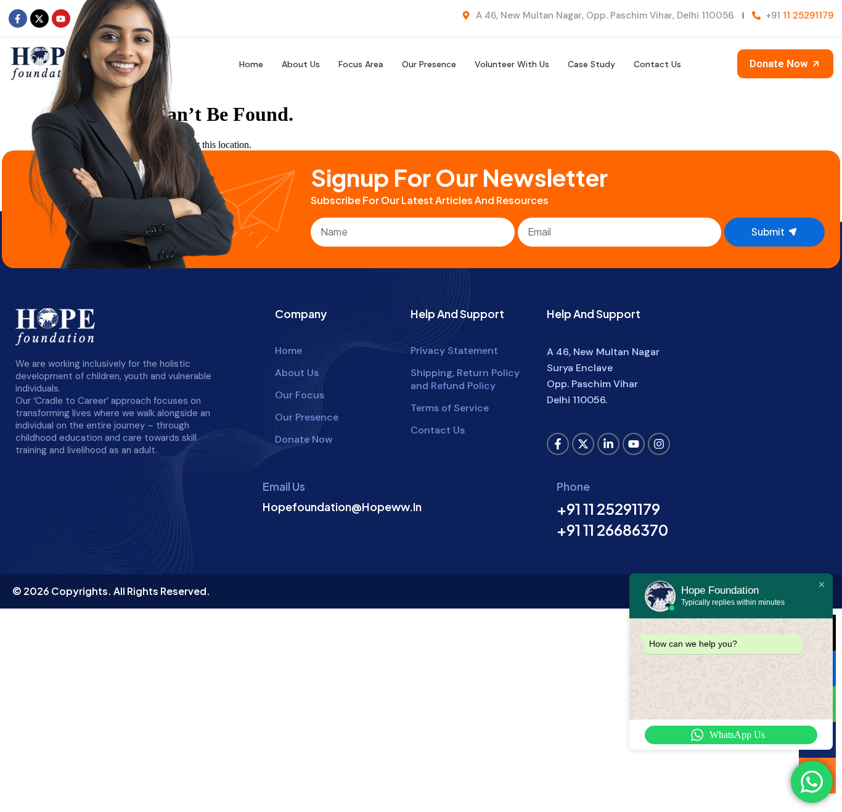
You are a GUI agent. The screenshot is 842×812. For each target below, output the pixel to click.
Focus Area (360, 64)
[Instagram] (659, 444)
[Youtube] (634, 444)
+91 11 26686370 (612, 529)
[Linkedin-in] (608, 444)
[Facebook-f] (18, 18)
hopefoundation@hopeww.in (342, 506)
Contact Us (657, 64)
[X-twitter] (583, 444)
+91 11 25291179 (608, 508)
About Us (301, 64)
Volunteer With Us (512, 64)
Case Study (591, 64)
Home (251, 64)
